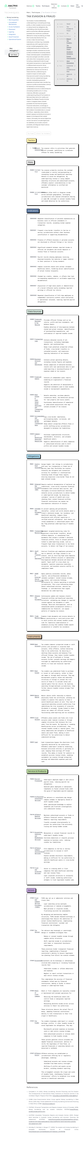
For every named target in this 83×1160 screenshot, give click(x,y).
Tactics (38, 6)
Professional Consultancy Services (39, 798)
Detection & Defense (54, 5)
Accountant (38, 960)
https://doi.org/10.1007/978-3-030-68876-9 (65, 1096)
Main (28, 12)
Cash (36, 742)
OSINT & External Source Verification (39, 577)
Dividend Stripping (70, 53)
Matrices (29, 6)
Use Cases (78, 6)
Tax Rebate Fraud (69, 47)
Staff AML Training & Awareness (38, 554)
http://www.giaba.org (48, 1103)
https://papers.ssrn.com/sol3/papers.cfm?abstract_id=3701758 (47, 1131)
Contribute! (14, 54)
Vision (72, 6)
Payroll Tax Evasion (69, 41)
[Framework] (11, 6)
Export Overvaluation (71, 57)
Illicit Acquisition (70, 62)
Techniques (45, 6)
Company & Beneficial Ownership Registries (38, 437)
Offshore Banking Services (38, 816)
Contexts (64, 6)
